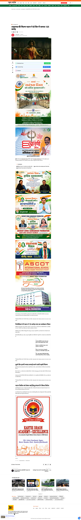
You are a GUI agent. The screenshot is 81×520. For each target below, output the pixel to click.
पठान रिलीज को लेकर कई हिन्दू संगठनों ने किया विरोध (42, 166)
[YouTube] (69, 5)
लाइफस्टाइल (65, 5)
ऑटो (42, 5)
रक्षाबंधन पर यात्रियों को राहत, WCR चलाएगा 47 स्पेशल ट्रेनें (42, 346)
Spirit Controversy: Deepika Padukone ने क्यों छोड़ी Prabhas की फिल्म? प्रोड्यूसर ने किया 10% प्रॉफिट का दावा (43, 350)
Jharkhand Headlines (49, 499)
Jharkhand (46, 496)
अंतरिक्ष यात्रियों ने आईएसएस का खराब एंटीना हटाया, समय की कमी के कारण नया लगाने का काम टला (18, 489)
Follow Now (47, 66)
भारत (21, 5)
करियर (34, 5)
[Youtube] (9, 516)
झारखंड (10, 5)
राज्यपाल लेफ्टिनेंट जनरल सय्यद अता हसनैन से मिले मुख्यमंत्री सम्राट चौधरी (42, 341)
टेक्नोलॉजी (30, 5)
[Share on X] (12, 32)
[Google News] (71, 5)
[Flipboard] (69, 6)
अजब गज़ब (45, 5)
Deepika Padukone (22, 460)
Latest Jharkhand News (59, 499)
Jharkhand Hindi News (53, 496)
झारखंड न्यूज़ (40, 496)
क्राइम (24, 5)
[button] (68, 2)
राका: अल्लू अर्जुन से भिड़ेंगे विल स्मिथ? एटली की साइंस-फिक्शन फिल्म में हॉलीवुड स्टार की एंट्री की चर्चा (43, 354)
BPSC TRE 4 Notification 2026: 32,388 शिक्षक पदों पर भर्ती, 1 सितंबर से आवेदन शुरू (33, 489)
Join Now (48, 63)
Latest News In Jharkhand (30, 499)
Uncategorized (14, 5)
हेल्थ (61, 5)
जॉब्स (36, 5)
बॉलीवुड (39, 5)
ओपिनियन (49, 5)
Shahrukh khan (28, 460)
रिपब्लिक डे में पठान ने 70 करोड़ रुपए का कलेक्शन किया (24, 166)
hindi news (35, 496)
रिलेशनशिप (69, 5)
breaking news (28, 496)
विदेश (19, 5)
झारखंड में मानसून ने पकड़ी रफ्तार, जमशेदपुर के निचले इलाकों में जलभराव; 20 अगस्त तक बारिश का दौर (62, 489)
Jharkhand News (21, 496)
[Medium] (72, 5)
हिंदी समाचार (61, 496)
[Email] (13, 32)
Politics (58, 5)
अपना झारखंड (15, 499)
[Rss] (70, 6)
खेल (55, 5)
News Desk (17, 34)
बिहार (27, 5)
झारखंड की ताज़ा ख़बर (40, 499)
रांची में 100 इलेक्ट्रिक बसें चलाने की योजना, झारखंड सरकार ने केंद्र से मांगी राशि (47, 489)
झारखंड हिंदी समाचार (21, 499)
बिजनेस (53, 5)
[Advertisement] (31, 16)
